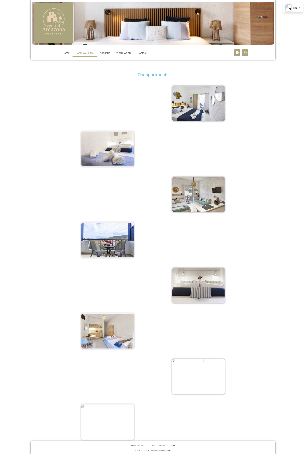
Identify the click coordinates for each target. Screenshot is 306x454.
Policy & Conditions (137, 445)
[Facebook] (237, 52)
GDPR (173, 445)
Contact (142, 52)
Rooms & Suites (85, 52)
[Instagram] (245, 52)
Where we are (123, 52)
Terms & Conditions (158, 445)
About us (105, 52)
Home (66, 52)
